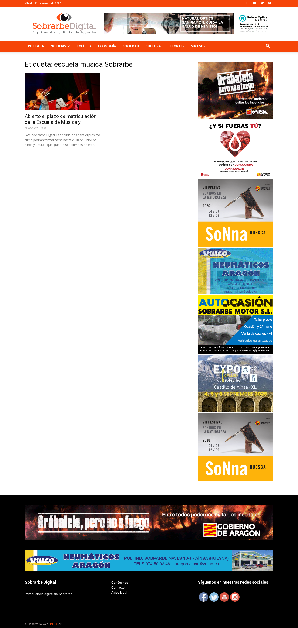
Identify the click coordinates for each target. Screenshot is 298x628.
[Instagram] (254, 3)
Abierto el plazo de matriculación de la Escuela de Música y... (60, 119)
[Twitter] (262, 3)
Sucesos (198, 46)
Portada (36, 46)
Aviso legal (119, 592)
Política (84, 46)
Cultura (153, 46)
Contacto (118, 587)
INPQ (53, 624)
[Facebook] (246, 3)
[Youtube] (269, 3)
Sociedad (131, 46)
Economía (107, 46)
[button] (267, 46)
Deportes (175, 46)
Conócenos (119, 582)
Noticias (58, 46)
